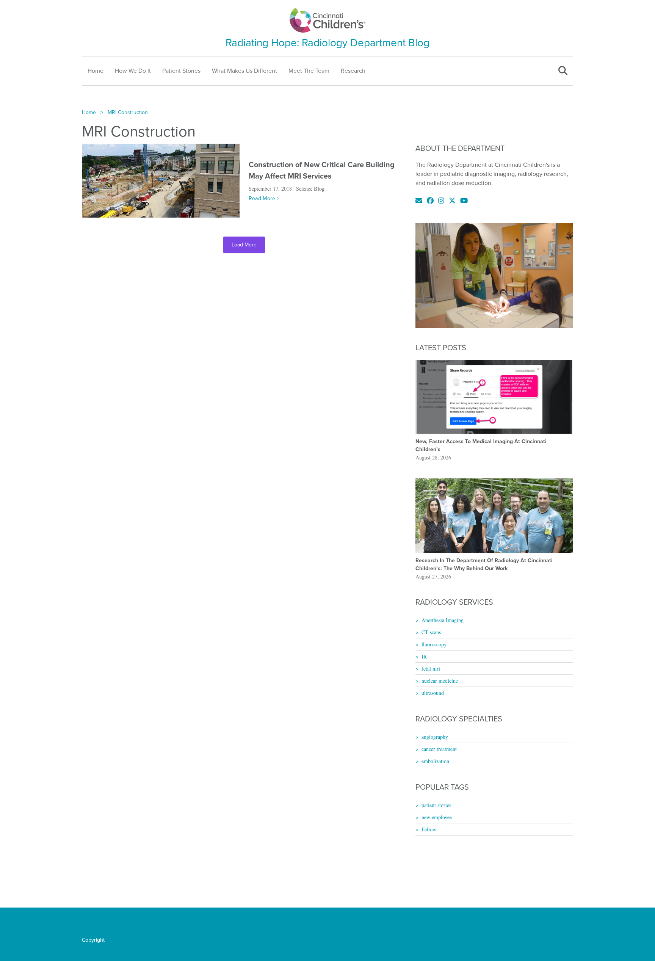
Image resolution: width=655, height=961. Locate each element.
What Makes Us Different (244, 70)
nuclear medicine (440, 680)
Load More (244, 245)
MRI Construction (128, 112)
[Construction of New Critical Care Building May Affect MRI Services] (161, 180)
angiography (435, 736)
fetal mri (431, 668)
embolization (435, 761)
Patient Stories (181, 70)
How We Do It (133, 70)
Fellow (429, 829)
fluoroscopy (434, 644)
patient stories (436, 805)
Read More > (264, 198)
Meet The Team (308, 70)
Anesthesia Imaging (443, 620)
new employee (437, 817)
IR (424, 656)
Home (95, 70)
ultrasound (433, 692)
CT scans (431, 632)
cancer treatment (439, 748)
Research (353, 70)
